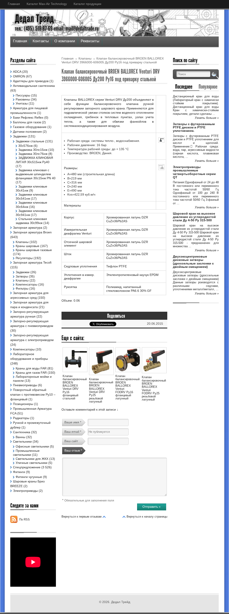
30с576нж (25, 145)
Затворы (22, 276)
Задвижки (20, 136)
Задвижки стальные (30, 141)
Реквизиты (90, 41)
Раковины (23, 99)
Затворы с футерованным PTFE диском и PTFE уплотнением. (194, 127)
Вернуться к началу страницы (147, 516)
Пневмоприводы (25, 385)
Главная (14, 4)
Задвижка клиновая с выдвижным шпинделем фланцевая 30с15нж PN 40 (35, 174)
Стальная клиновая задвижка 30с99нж (31, 221)
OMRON (19, 76)
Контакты (41, 41)
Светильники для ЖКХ (32, 458)
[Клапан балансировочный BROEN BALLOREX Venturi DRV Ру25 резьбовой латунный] (101, 375)
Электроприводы (25, 490)
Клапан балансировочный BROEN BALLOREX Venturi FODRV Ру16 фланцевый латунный (127, 387)
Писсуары (23, 95)
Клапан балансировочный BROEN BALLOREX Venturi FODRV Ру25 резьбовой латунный (154, 388)
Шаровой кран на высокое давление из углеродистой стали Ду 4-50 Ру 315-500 (194, 217)
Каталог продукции (87, 4)
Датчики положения (27, 131)
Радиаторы (21, 418)
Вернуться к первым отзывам (81, 516)
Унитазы (22, 103)
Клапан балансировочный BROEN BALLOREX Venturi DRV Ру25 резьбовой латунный (101, 390)
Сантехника (21, 432)
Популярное (208, 86)
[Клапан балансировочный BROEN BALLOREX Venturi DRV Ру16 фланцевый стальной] (75, 373)
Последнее (183, 86)
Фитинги (19, 472)
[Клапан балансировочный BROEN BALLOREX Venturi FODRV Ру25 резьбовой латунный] (154, 374)
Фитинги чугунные (29, 477)
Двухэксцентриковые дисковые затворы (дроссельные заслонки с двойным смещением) (193, 262)
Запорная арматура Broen (32, 232)
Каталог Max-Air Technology (47, 4)
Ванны (20, 437)
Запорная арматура (27, 227)
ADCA (17, 71)
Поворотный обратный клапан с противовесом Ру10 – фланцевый (32, 394)
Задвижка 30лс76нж (32, 154)
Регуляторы (24, 258)
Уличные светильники (31, 463)
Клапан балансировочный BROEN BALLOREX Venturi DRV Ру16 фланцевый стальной (75, 387)
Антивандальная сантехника (34, 85)
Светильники (22, 441)
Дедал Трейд (34, 18)
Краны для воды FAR (31, 368)
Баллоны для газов (27, 122)
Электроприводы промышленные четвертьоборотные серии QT (194, 172)
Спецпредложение (26, 467)
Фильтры (22, 288)
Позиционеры (23, 404)
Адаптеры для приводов (31, 81)
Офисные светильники (32, 446)
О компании (64, 41)
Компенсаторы (26, 284)
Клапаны (84, 58)
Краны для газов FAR (31, 372)
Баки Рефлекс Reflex (28, 117)
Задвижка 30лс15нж (32, 149)
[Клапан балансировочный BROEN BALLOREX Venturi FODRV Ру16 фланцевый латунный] (127, 373)
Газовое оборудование (30, 127)
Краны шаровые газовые (34, 250)
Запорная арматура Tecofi (32, 262)
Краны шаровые (27, 246)
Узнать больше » (207, 117)
